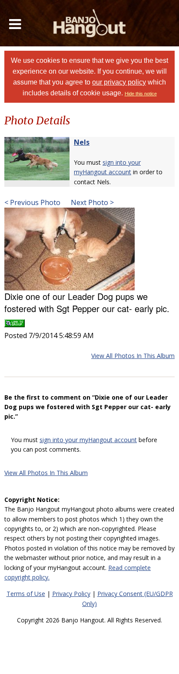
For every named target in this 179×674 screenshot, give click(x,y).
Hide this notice (141, 93)
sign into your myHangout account (88, 440)
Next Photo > (91, 202)
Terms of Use (26, 593)
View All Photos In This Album (133, 356)
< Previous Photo (32, 202)
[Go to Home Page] (89, 23)
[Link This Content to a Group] (14, 320)
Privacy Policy (71, 593)
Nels (82, 142)
